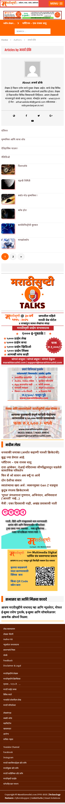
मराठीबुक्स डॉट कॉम (10, 768)
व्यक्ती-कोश (7, 718)
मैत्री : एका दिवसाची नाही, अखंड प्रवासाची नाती (29, 503)
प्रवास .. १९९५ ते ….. (11, 684)
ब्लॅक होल (22, 210)
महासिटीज (7, 723)
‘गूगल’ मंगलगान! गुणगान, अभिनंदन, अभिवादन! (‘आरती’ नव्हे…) (29, 496)
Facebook (8, 752)
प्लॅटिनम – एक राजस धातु (16, 462)
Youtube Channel (11, 747)
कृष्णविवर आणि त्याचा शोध (13, 139)
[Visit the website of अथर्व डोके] (14, 115)
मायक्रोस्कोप (23, 239)
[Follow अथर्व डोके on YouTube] (32, 120)
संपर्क (5, 655)
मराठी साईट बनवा (9, 689)
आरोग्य (6, 734)
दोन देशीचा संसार (11, 480)
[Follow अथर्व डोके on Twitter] (38, 115)
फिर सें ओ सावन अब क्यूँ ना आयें (20, 475)
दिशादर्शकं (22, 165)
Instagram (8, 757)
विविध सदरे (7, 694)
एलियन (4, 130)
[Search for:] (32, 31)
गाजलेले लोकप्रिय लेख (12, 700)
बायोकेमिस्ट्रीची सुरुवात (28, 224)
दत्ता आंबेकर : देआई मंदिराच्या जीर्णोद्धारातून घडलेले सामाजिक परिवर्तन (31, 468)
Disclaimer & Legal (12, 665)
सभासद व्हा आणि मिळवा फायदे (26, 599)
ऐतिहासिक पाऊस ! (9, 148)
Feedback (7, 660)
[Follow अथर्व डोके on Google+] (51, 115)
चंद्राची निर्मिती (24, 180)
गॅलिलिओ (5, 157)
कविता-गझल (8, 739)
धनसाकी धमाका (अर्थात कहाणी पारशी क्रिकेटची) (30, 452)
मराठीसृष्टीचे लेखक (10, 673)
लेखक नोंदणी (8, 634)
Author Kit (8, 639)
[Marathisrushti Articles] (32, 7)
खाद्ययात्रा (7, 728)
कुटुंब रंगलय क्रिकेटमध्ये (15, 490)
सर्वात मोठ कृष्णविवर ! (27, 195)
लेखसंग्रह (7, 713)
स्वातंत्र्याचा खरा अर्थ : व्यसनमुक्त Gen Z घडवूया (29, 485)
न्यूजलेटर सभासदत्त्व (11, 644)
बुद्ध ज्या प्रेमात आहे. (13, 457)
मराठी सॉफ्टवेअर (9, 705)
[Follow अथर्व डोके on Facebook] (26, 115)
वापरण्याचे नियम (9, 650)
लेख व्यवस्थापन (9, 629)
